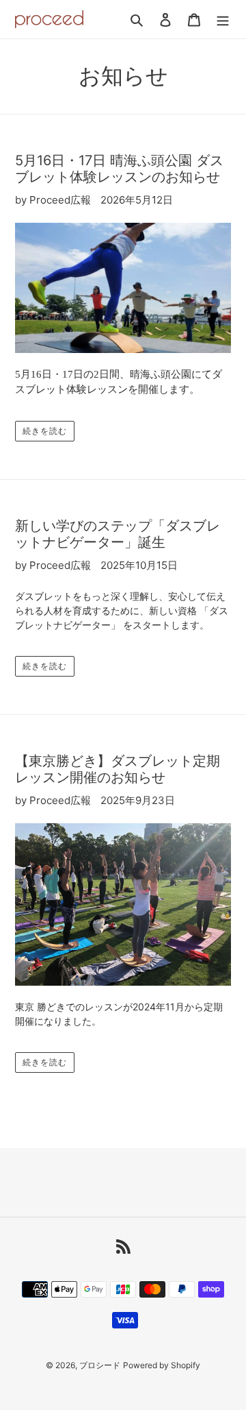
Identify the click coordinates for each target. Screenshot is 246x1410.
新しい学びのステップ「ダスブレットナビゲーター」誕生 (117, 534)
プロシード (99, 1365)
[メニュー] (222, 19)
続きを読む (45, 431)
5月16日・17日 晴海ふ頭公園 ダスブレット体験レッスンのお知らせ (119, 168)
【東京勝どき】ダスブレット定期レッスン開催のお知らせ (117, 769)
